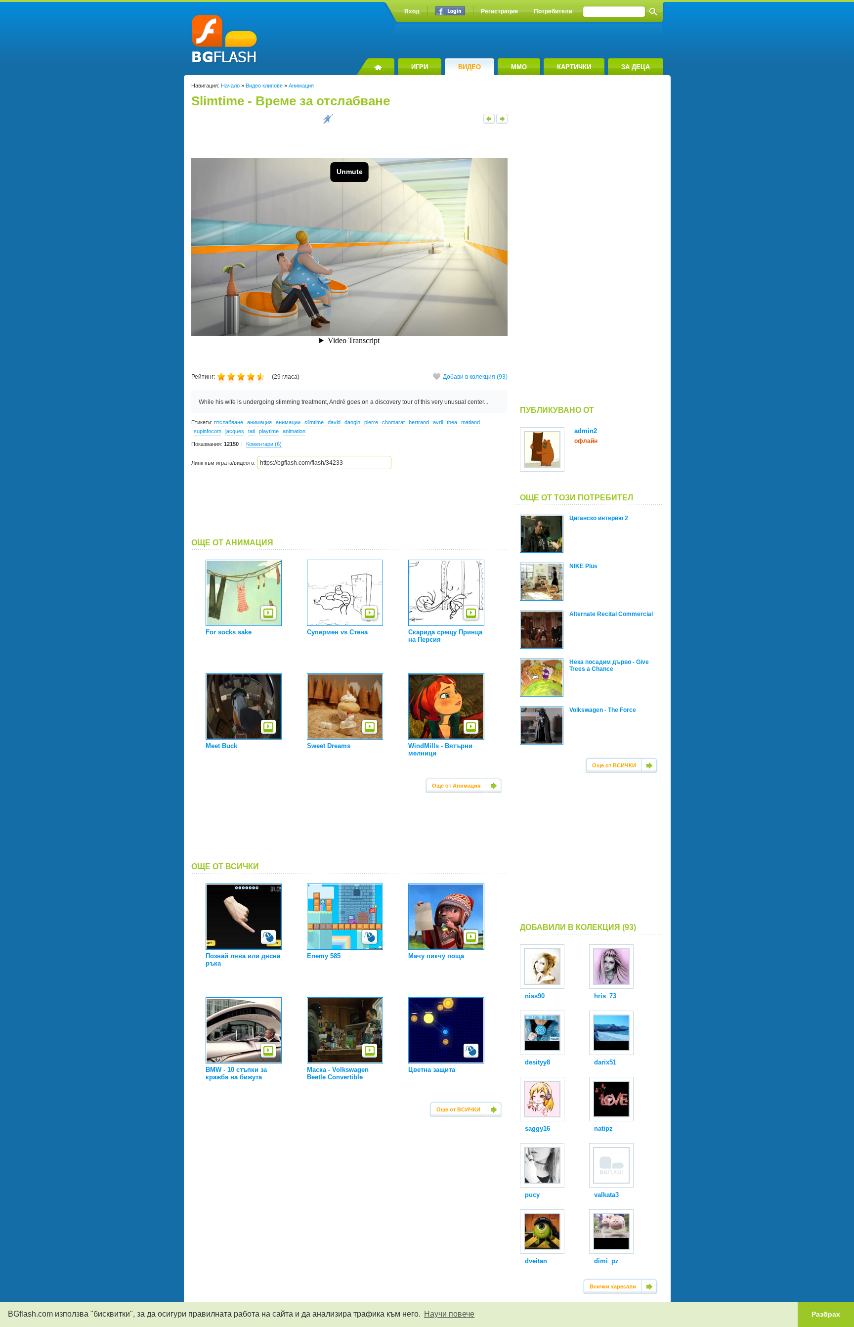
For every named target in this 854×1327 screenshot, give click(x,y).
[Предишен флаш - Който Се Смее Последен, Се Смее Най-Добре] (489, 122)
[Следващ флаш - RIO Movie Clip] (502, 122)
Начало (230, 85)
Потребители (553, 11)
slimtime (314, 422)
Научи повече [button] (449, 1314)
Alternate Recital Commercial (611, 614)
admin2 (585, 431)
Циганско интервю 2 (598, 518)
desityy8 (537, 1062)
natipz (603, 1128)
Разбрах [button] (825, 1314)
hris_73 (605, 996)
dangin (352, 422)
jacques (234, 431)
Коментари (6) (264, 444)
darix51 (605, 1062)
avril (438, 422)
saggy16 (537, 1128)
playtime (269, 431)
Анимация (301, 85)
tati (251, 431)
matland (470, 422)
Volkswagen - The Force (602, 710)
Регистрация (499, 11)
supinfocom (207, 431)
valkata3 (606, 1194)
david (334, 422)
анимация (259, 422)
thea (452, 422)
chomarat (393, 422)
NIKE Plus (583, 566)
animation (294, 431)
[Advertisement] (349, 504)
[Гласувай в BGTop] (328, 122)
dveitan (536, 1261)
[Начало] (375, 66)
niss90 (535, 996)
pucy (532, 1194)
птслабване (228, 422)
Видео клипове (264, 85)
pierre (371, 422)
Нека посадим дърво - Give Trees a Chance (609, 665)
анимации (288, 422)
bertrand (419, 422)
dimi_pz (606, 1261)
